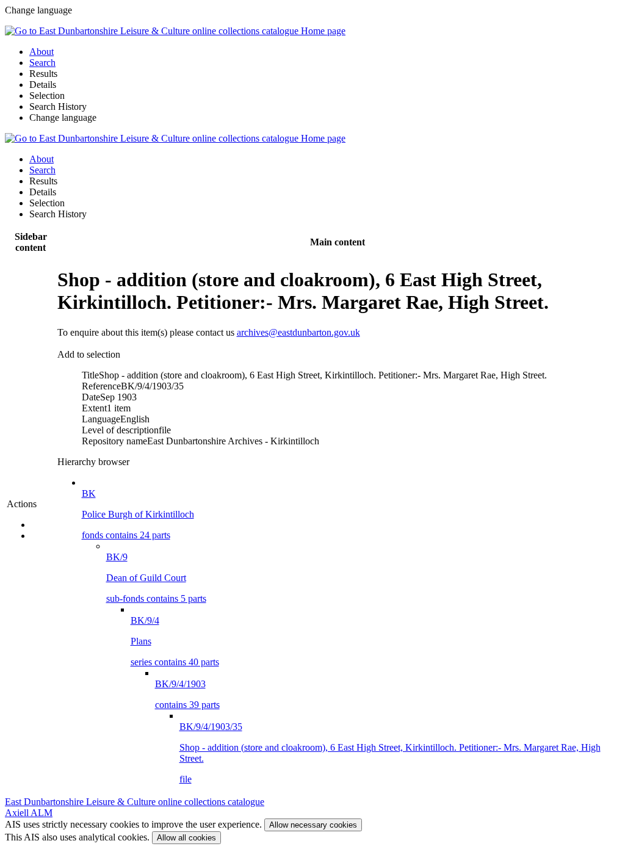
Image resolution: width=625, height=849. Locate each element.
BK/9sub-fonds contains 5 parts (156, 578)
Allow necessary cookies (313, 824)
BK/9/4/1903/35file (390, 752)
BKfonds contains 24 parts (138, 514)
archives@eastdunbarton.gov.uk (298, 332)
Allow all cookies (186, 837)
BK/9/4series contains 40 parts (175, 641)
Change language (62, 117)
